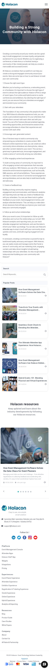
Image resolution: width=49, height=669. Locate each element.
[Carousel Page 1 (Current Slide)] (18, 491)
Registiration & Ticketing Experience (15, 589)
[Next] (45, 491)
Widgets (5, 561)
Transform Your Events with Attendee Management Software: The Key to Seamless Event (32, 309)
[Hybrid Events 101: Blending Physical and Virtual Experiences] (45, 384)
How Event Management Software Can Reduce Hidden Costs (31, 362)
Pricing (4, 568)
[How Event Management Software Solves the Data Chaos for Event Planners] (45, 295)
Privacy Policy (21, 661)
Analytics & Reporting (10, 604)
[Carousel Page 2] (20, 491)
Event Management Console (12, 549)
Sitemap (12, 661)
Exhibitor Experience (9, 585)
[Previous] (4, 491)
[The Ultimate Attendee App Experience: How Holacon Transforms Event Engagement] (45, 348)
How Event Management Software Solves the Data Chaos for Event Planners (32, 291)
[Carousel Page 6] (30, 491)
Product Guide (7, 618)
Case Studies (7, 621)
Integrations (6, 564)
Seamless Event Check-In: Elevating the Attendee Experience (29, 326)
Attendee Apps (7, 553)
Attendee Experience (9, 582)
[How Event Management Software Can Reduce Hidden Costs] (45, 366)
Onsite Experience (8, 593)
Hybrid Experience (8, 600)
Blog (3, 614)
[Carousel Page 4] (25, 491)
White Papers (7, 625)
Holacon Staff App (8, 557)
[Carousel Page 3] (23, 491)
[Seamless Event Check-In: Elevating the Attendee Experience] (45, 331)
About (4, 635)
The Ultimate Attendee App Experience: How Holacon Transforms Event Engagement (32, 344)
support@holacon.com (12, 526)
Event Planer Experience (11, 578)
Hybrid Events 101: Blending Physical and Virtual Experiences (32, 379)
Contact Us (6, 638)
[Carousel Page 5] (28, 491)
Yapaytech (24, 659)
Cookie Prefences (33, 661)
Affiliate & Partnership (10, 642)
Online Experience (8, 597)
